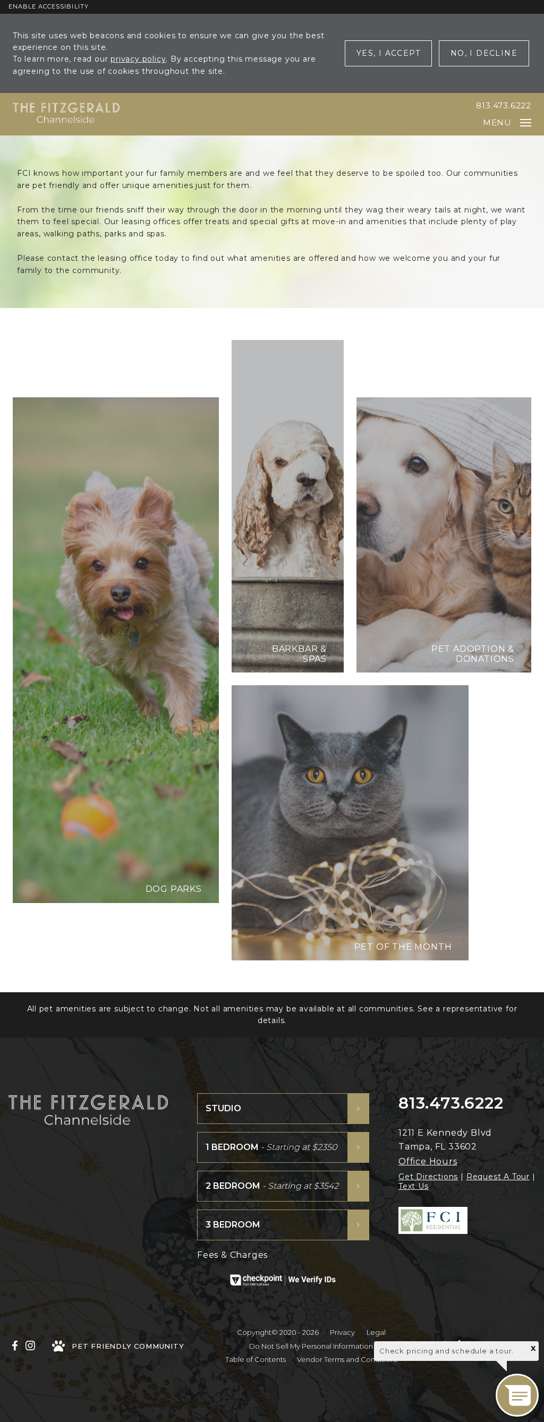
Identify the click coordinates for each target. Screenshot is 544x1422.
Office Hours (427, 1161)
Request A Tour (498, 1176)
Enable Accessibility (48, 6)
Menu (497, 122)
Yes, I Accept (388, 53)
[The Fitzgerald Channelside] (66, 114)
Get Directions (428, 1176)
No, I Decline (483, 53)
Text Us (413, 1186)
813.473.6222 (503, 105)
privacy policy (138, 59)
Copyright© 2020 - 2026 (278, 1332)
